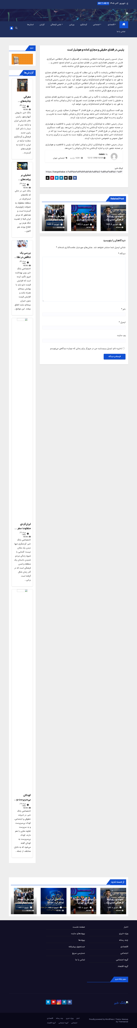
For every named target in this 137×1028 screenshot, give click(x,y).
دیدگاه (121, 253)
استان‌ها (30, 24)
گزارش (42, 24)
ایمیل (122, 322)
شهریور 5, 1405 (53, 907)
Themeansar (123, 1022)
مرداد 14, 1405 (22, 805)
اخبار (126, 927)
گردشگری (83, 24)
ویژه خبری (123, 933)
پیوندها (81, 940)
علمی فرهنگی (55, 24)
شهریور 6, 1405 (112, 907)
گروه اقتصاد (123, 966)
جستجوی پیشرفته (77, 946)
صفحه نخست (79, 927)
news (101, 154)
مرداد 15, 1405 (22, 534)
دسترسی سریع (78, 953)
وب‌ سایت (121, 335)
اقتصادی (111, 24)
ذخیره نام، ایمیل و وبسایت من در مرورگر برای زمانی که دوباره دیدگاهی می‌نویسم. (86, 348)
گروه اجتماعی (122, 959)
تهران (55, 158)
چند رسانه (123, 940)
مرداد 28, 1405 (22, 106)
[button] (16, 28)
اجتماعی (96, 24)
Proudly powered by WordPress (101, 1019)
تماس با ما (121, 31)
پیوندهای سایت (78, 933)
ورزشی (71, 24)
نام (123, 309)
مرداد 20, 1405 (22, 262)
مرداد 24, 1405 (22, 185)
